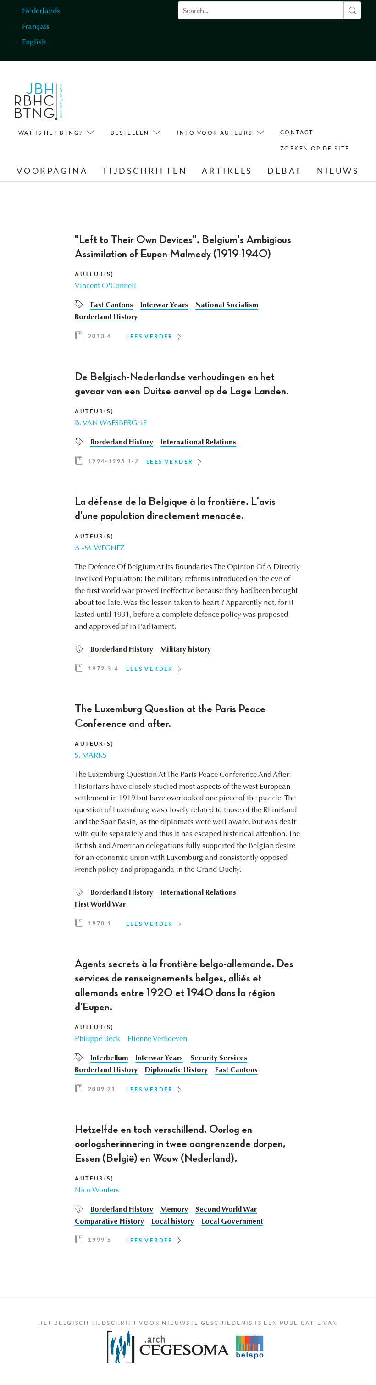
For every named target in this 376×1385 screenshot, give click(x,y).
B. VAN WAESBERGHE (111, 423)
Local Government (232, 1221)
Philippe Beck (97, 1039)
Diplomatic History (176, 1070)
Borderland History (106, 317)
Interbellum (109, 1058)
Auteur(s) (94, 274)
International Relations (198, 442)
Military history (185, 650)
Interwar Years (164, 305)
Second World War (226, 1209)
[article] (188, 290)
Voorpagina (52, 171)
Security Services (218, 1058)
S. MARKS (90, 755)
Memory (174, 1209)
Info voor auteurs (215, 133)
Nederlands (41, 11)
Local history (172, 1221)
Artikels (227, 171)
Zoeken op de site (315, 148)
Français (36, 27)
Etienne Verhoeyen (157, 1039)
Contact (297, 132)
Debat (284, 171)
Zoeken (352, 10)
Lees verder (149, 336)
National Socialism (226, 305)
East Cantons (111, 305)
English (34, 42)
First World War (100, 905)
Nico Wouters (97, 1190)
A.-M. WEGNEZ (100, 548)
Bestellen (130, 133)
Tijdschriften (144, 171)
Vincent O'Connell (105, 286)
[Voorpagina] (39, 103)
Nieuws (338, 171)
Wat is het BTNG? (50, 133)
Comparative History (109, 1221)
